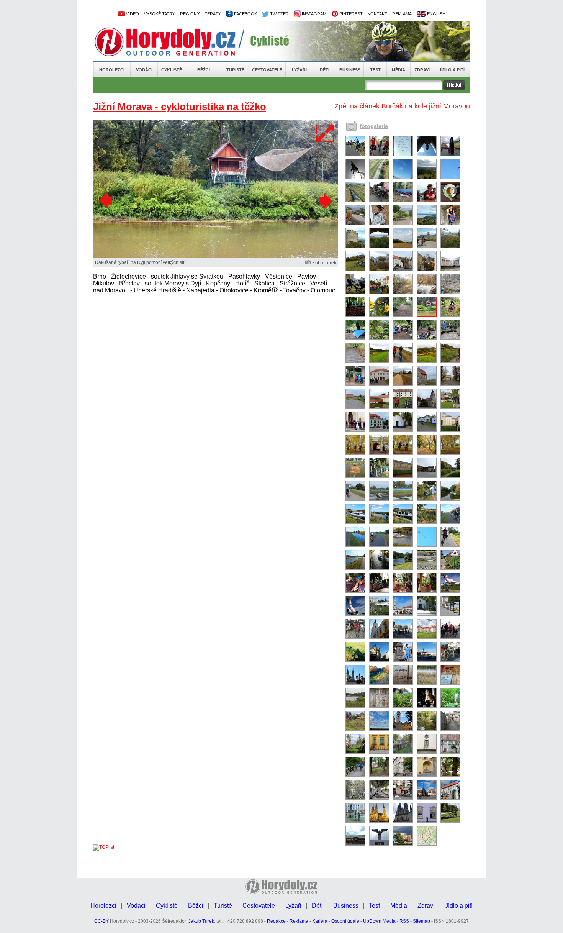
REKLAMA (402, 13)
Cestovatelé (267, 69)
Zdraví (422, 69)
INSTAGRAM (313, 13)
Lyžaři (299, 69)
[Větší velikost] (325, 133)
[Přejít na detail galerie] (215, 256)
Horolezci (111, 69)
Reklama (299, 921)
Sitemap (421, 921)
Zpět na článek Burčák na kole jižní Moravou (402, 106)
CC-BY (101, 921)
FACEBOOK (245, 13)
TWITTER (279, 13)
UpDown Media (379, 921)
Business (349, 69)
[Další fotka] (324, 200)
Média (398, 69)
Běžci (203, 69)
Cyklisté (171, 69)
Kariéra (319, 921)
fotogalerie (374, 126)
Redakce (276, 921)
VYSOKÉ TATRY (159, 13)
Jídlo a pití (452, 69)
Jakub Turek (201, 921)
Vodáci (144, 69)
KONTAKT (377, 13)
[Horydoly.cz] (174, 42)
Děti (324, 69)
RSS (404, 921)
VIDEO (132, 13)
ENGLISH (435, 13)
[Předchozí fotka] (106, 200)
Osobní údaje (345, 921)
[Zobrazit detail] (355, 154)
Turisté (235, 69)
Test (375, 69)
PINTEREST (350, 13)
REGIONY (190, 13)
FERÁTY (213, 13)
